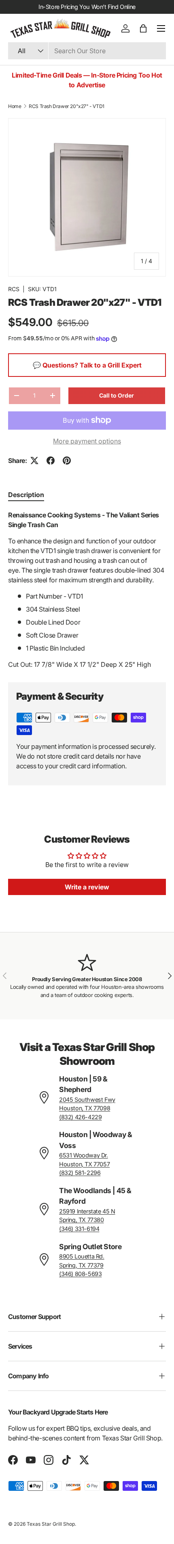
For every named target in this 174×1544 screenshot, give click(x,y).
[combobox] (87, 50)
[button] (143, 28)
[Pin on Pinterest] (67, 460)
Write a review (87, 887)
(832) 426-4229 (80, 1117)
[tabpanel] (87, 589)
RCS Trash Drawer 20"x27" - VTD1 (66, 106)
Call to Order (116, 395)
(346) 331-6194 (79, 1228)
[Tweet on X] (34, 460)
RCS (13, 288)
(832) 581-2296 (79, 1172)
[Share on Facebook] (50, 460)
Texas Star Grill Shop (51, 1524)
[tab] (26, 495)
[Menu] (161, 28)
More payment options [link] (87, 441)
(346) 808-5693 (80, 1273)
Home (14, 106)
